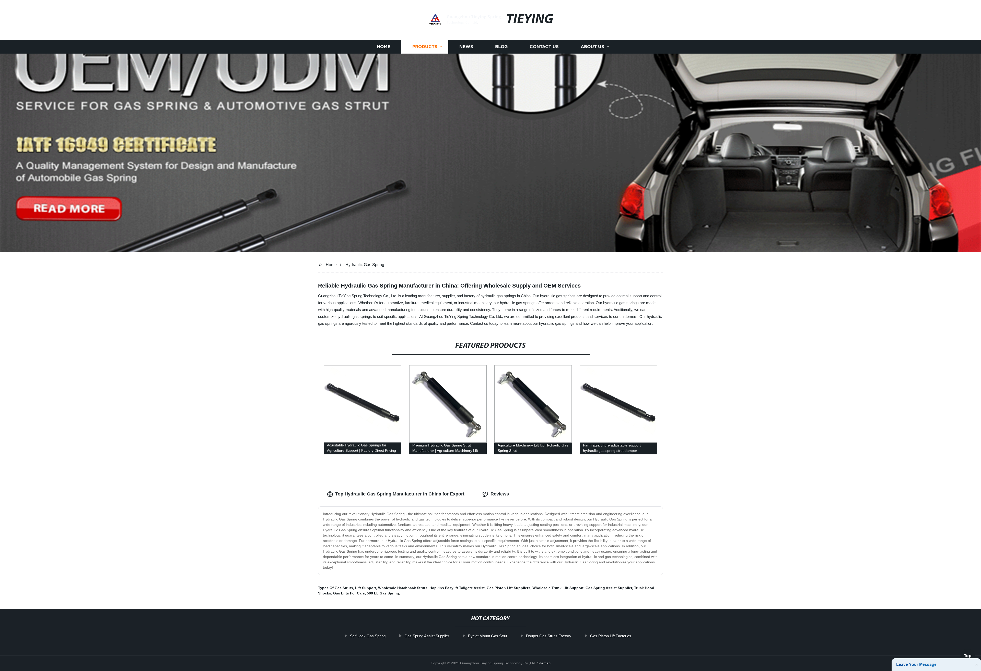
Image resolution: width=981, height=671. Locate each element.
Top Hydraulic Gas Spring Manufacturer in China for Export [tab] (399, 493)
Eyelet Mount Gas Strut (487, 636)
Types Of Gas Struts (335, 588)
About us (592, 46)
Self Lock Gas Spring (368, 636)
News (466, 46)
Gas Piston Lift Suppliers (508, 588)
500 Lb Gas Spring (383, 593)
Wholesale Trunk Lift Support (557, 588)
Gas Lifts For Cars (349, 593)
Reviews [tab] (500, 493)
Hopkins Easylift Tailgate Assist (457, 588)
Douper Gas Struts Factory (548, 636)
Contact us (544, 46)
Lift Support (365, 588)
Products (424, 46)
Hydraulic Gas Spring (364, 265)
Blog (501, 46)
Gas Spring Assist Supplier (609, 588)
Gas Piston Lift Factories (610, 636)
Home (383, 46)
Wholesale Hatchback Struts (402, 588)
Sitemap (544, 663)
